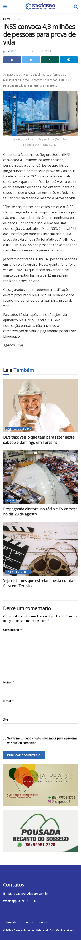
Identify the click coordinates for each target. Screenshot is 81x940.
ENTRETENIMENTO (18, 572)
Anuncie (28, 922)
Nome (9, 682)
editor (12, 51)
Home (6, 19)
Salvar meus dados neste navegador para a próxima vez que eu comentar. (42, 740)
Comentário (12, 630)
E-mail (8, 701)
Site (5, 719)
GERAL (17, 19)
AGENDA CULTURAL (18, 428)
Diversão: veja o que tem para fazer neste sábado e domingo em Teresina (38, 440)
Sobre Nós (9, 922)
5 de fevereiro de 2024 (37, 51)
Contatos (45, 922)
